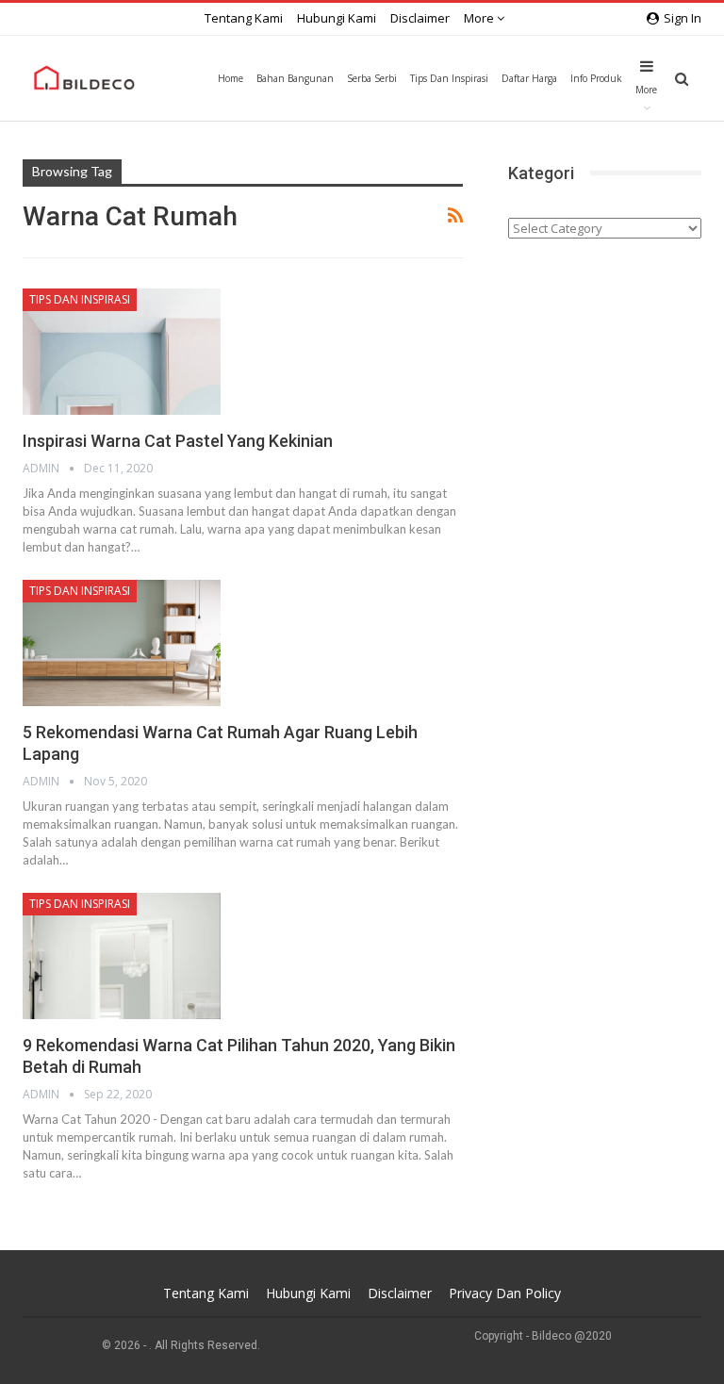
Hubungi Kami (336, 17)
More (480, 17)
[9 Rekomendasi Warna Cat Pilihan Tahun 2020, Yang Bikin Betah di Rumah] (122, 956)
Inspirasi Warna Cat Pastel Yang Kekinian (178, 441)
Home (230, 78)
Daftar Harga (529, 78)
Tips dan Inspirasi (449, 78)
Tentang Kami (244, 17)
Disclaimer (420, 17)
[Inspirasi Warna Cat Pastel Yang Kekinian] (122, 351)
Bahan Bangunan (295, 78)
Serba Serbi (372, 78)
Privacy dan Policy (505, 1293)
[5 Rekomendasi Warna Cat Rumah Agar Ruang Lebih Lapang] (122, 643)
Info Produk (596, 78)
